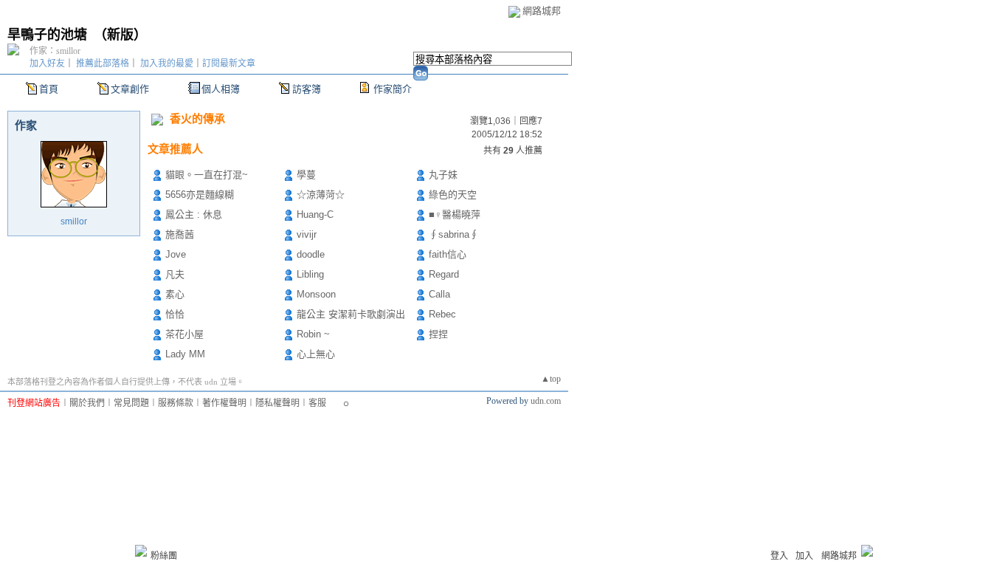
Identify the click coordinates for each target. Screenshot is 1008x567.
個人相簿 (220, 88)
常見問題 (131, 403)
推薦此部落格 (102, 63)
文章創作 (130, 88)
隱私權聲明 (277, 403)
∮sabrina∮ (454, 234)
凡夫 (174, 274)
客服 (317, 403)
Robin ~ (313, 334)
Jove (175, 254)
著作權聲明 (224, 403)
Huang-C (315, 214)
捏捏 (438, 334)
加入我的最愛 (166, 63)
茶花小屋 (184, 334)
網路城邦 (541, 10)
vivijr (307, 234)
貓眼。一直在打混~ (206, 174)
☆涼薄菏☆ (321, 194)
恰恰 (174, 314)
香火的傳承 (197, 118)
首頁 (48, 88)
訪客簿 (306, 88)
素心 (174, 294)
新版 (120, 34)
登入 (779, 556)
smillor (74, 221)
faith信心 (447, 254)
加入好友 (47, 63)
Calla (439, 294)
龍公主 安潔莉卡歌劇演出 (351, 314)
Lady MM (185, 354)
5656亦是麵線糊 (199, 194)
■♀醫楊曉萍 (454, 214)
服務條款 (175, 403)
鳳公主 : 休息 (193, 214)
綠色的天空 (453, 194)
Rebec (442, 314)
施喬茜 (179, 234)
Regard (444, 274)
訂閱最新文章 (228, 63)
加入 (804, 556)
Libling (310, 274)
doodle (311, 254)
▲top (551, 379)
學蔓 (306, 174)
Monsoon (316, 294)
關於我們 (87, 403)
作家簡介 (392, 88)
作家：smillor (55, 51)
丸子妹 (443, 174)
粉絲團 (164, 556)
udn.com (546, 401)
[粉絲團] (141, 551)
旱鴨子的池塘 (47, 34)
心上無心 (316, 354)
